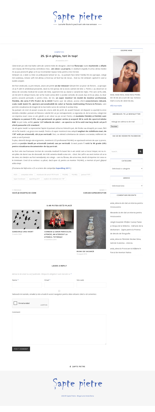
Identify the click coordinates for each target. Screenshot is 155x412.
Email (47, 280)
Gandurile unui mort (22, 232)
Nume (15, 280)
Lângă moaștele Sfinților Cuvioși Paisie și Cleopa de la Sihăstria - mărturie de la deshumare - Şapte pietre (126, 226)
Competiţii (59, 52)
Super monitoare (19, 179)
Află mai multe (116, 105)
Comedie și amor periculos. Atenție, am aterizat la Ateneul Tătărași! (58, 234)
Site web (80, 280)
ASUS (15, 175)
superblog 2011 (34, 179)
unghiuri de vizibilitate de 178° (54, 179)
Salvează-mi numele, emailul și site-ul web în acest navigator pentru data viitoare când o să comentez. (54, 294)
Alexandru (114, 212)
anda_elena (115, 203)
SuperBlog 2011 (63, 168)
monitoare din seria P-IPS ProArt (48, 175)
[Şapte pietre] (77, 17)
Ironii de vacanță (85, 251)
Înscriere (114, 126)
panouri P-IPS (85, 175)
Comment (16, 312)
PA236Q (65, 175)
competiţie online (27, 175)
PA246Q (74, 175)
